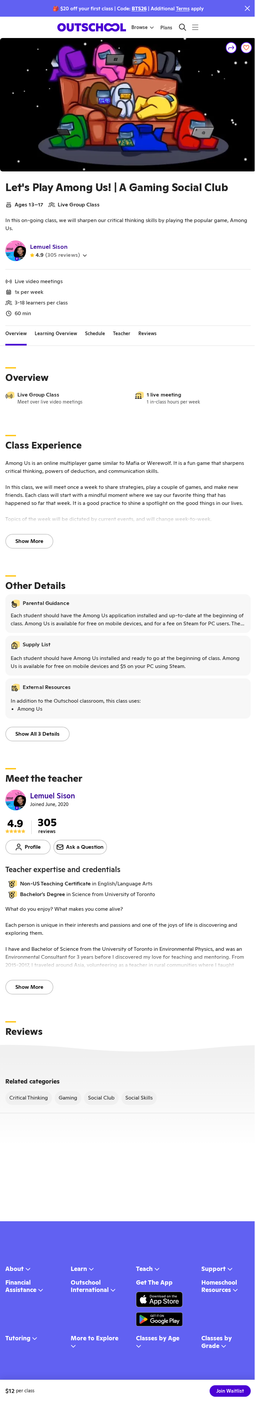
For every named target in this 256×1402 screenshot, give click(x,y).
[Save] (246, 47)
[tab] (16, 334)
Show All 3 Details (37, 733)
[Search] (182, 27)
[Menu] (195, 27)
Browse (139, 27)
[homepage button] (91, 27)
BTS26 (139, 8)
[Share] (231, 47)
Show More (29, 541)
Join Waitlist (230, 1391)
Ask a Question (85, 846)
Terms (183, 8)
